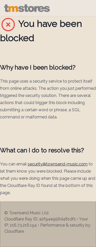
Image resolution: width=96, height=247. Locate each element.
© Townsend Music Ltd (26, 212)
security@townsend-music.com (58, 164)
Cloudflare (14, 231)
